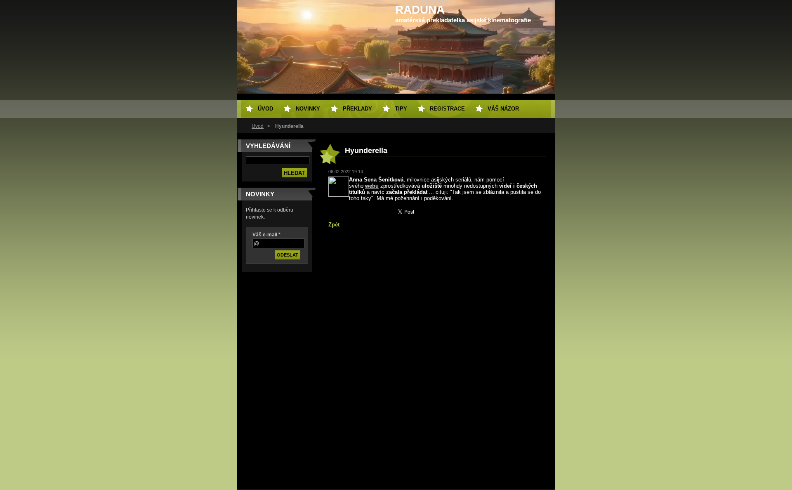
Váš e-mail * (266, 235)
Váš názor (503, 109)
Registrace (447, 109)
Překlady (357, 109)
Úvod (258, 126)
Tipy (401, 109)
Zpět (333, 224)
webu (372, 186)
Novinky (308, 109)
